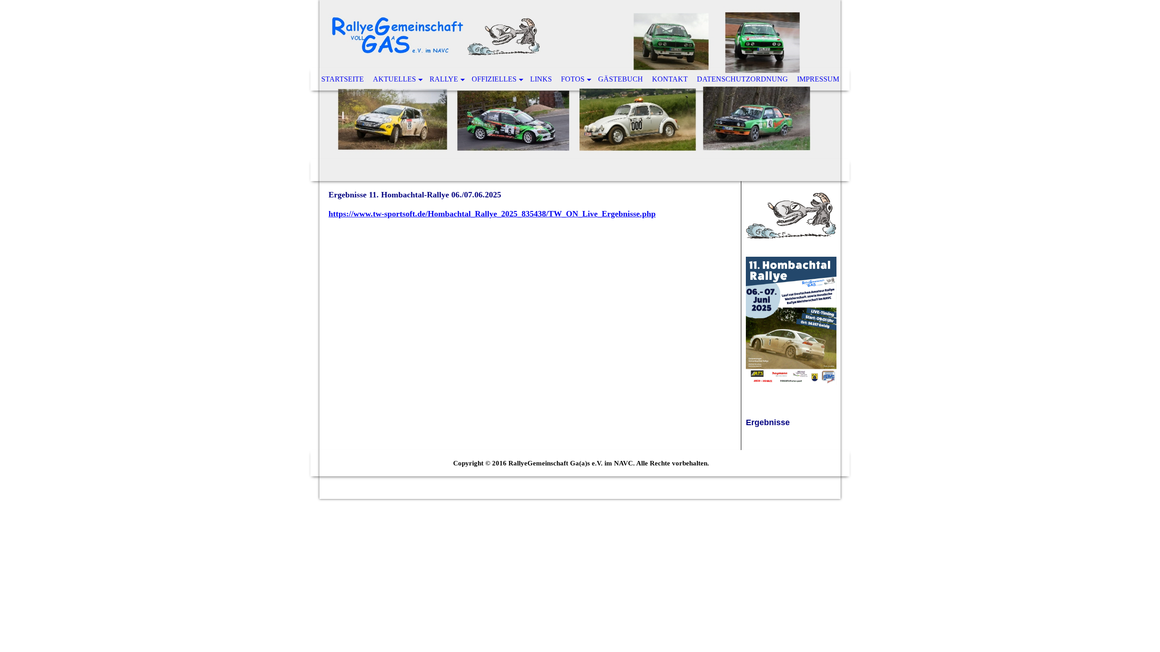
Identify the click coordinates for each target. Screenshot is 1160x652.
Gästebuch (620, 79)
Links (541, 79)
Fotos (573, 79)
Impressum (818, 79)
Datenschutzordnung (742, 79)
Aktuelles (394, 79)
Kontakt (670, 79)
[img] (580, 90)
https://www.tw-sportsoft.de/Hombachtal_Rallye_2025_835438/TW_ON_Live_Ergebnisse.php (492, 213)
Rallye (444, 79)
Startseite (342, 79)
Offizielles (494, 79)
